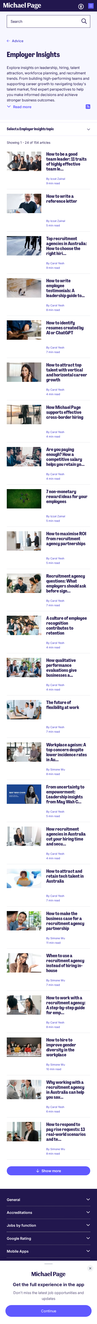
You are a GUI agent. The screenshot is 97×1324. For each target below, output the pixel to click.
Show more (51, 1171)
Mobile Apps (18, 1251)
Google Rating (19, 1238)
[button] (82, 21)
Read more (22, 107)
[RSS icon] (88, 107)
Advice (17, 41)
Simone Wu (57, 769)
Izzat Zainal (57, 178)
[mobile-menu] (91, 6)
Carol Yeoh (57, 263)
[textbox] (48, 21)
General (13, 1199)
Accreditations (19, 1212)
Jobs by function (21, 1225)
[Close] (90, 1268)
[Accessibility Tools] (81, 6)
